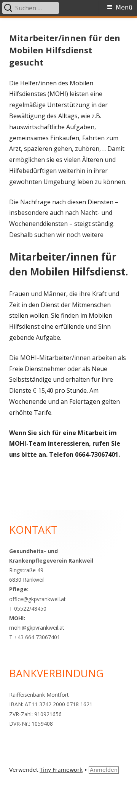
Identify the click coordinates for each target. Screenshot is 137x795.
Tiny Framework (61, 770)
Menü (124, 7)
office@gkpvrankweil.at (37, 599)
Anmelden (104, 770)
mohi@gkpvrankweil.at (36, 627)
